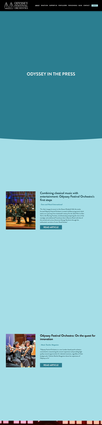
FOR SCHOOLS (72, 5)
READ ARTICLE (51, 227)
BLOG (80, 5)
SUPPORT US (53, 5)
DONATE (95, 5)
